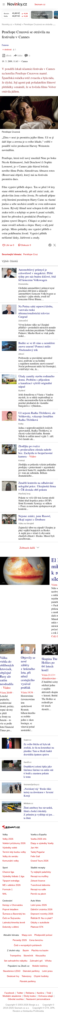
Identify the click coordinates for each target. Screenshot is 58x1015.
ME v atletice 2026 (11, 885)
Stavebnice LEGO (11, 971)
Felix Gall (35, 856)
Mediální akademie (12, 996)
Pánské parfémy (28, 981)
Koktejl (21, 460)
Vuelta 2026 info (38, 839)
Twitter (20, 993)
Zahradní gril (36, 960)
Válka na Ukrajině (26, 523)
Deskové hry (13, 976)
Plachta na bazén (39, 950)
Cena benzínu (36, 940)
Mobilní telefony (40, 966)
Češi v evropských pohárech (28, 945)
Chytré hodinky (41, 976)
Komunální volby (10, 860)
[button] (29, 112)
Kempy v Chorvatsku (12, 905)
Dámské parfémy (31, 971)
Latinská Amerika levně (13, 922)
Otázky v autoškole (40, 922)
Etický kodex (30, 996)
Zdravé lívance (38, 880)
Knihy (21, 424)
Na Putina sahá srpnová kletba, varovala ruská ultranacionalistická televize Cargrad (35, 311)
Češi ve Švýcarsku (11, 918)
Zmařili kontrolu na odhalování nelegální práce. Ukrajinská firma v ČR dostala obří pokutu (37, 486)
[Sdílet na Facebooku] (50, 245)
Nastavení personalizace (38, 999)
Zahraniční (23, 321)
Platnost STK (37, 927)
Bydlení (21, 391)
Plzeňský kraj (24, 494)
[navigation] (3, 4)
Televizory (26, 976)
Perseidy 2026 (20, 940)
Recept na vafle (38, 889)
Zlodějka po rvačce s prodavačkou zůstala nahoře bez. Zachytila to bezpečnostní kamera (35, 451)
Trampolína (15, 955)
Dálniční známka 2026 (41, 909)
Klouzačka (41, 955)
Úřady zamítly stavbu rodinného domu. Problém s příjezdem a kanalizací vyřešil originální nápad (36, 381)
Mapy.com (27, 935)
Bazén (26, 950)
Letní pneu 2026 (39, 905)
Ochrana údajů (45, 996)
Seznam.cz (39, 4)
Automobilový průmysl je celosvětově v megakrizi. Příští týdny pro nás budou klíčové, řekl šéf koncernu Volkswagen (37, 275)
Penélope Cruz (30, 254)
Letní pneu (47, 971)
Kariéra (40, 993)
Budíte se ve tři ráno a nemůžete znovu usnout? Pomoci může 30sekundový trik (36, 346)
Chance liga (8, 872)
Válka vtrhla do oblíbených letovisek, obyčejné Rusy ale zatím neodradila (7, 671)
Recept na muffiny (39, 876)
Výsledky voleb (9, 847)
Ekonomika (23, 284)
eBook (8, 55)
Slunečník (28, 955)
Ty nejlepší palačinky (41, 872)
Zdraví (21, 354)
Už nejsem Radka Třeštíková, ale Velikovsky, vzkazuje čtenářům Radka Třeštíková (36, 416)
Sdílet (19, 55)
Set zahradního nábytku (15, 960)
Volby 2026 (7, 839)
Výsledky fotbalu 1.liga (13, 876)
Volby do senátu (10, 856)
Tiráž (48, 993)
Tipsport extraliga (10, 880)
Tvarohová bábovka (40, 885)
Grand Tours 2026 (39, 860)
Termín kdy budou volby (14, 852)
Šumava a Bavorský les (13, 914)
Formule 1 (7, 889)
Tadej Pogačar (38, 852)
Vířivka (48, 960)
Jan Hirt (34, 847)
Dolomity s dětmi (10, 927)
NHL (4, 894)
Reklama (30, 993)
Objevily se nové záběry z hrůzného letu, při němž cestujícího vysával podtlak (28, 672)
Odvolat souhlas (16, 999)
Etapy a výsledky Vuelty (42, 843)
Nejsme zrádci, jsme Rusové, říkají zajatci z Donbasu (34, 517)
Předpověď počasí (43, 935)
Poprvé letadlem (10, 909)
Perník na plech (38, 894)
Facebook (9, 993)
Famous (5, 45)
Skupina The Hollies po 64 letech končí (49, 664)
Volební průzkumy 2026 (14, 843)
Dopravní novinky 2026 (42, 914)
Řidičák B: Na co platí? (42, 918)
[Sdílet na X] (54, 245)
